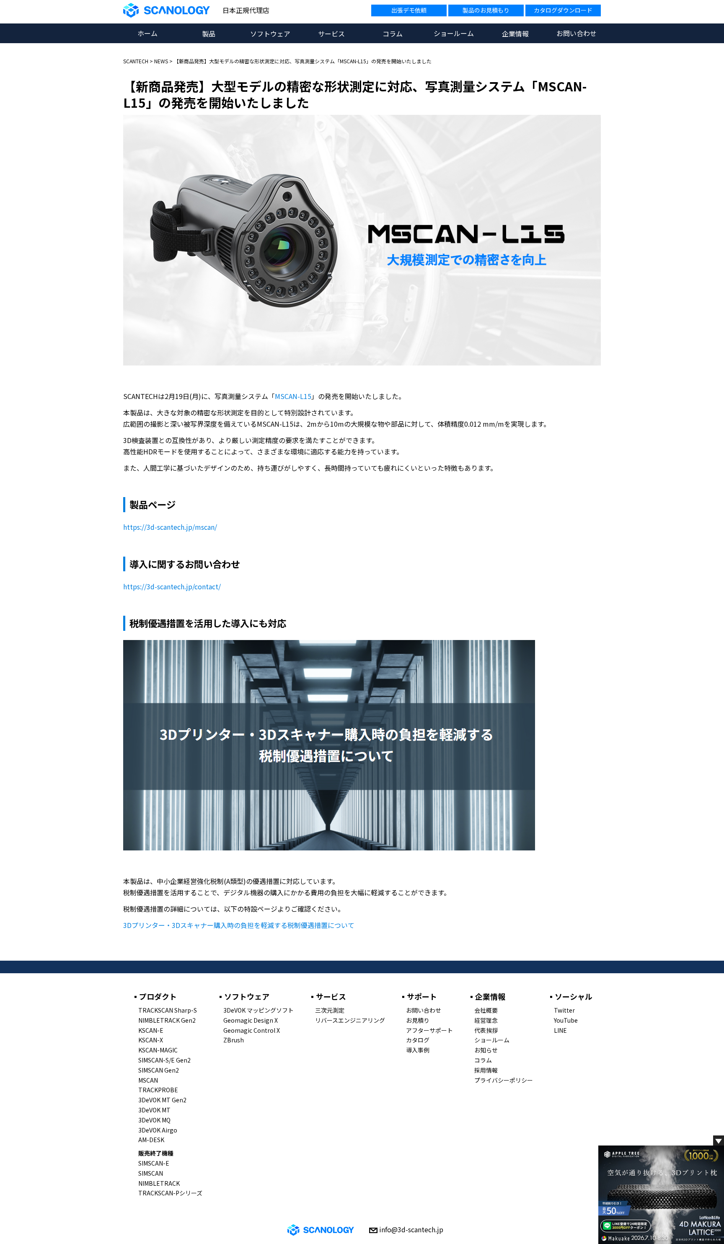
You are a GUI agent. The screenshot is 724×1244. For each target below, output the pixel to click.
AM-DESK (151, 1139)
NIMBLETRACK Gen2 (167, 1020)
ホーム (147, 33)
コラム (483, 1060)
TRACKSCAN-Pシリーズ (170, 1193)
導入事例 (417, 1050)
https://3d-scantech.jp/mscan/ (170, 527)
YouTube (566, 1020)
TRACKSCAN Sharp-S (167, 1010)
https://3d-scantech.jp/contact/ (172, 586)
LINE (560, 1030)
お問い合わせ (576, 33)
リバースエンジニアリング (350, 1020)
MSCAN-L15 (293, 396)
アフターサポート (429, 1030)
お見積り (417, 1020)
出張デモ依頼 (409, 10)
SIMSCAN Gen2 (158, 1070)
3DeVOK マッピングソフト (258, 1010)
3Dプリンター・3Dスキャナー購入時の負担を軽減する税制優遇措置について (238, 925)
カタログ (417, 1040)
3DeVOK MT (154, 1110)
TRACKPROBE (158, 1090)
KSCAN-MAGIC (158, 1050)
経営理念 (486, 1020)
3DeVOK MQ (154, 1120)
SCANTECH (135, 61)
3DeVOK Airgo (157, 1130)
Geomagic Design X (250, 1020)
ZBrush (233, 1040)
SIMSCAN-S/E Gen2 (164, 1060)
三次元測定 (329, 1010)
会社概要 (486, 1010)
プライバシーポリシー (503, 1080)
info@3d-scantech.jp (411, 1229)
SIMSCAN (150, 1173)
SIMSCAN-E (153, 1163)
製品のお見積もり (486, 10)
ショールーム (454, 33)
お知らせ (486, 1050)
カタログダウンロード (563, 10)
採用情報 (486, 1070)
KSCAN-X (150, 1040)
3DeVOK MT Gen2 (162, 1100)
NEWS (161, 61)
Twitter (564, 1010)
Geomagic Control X (251, 1030)
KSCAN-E (150, 1030)
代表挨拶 (486, 1030)
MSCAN (148, 1080)
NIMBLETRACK (159, 1183)
